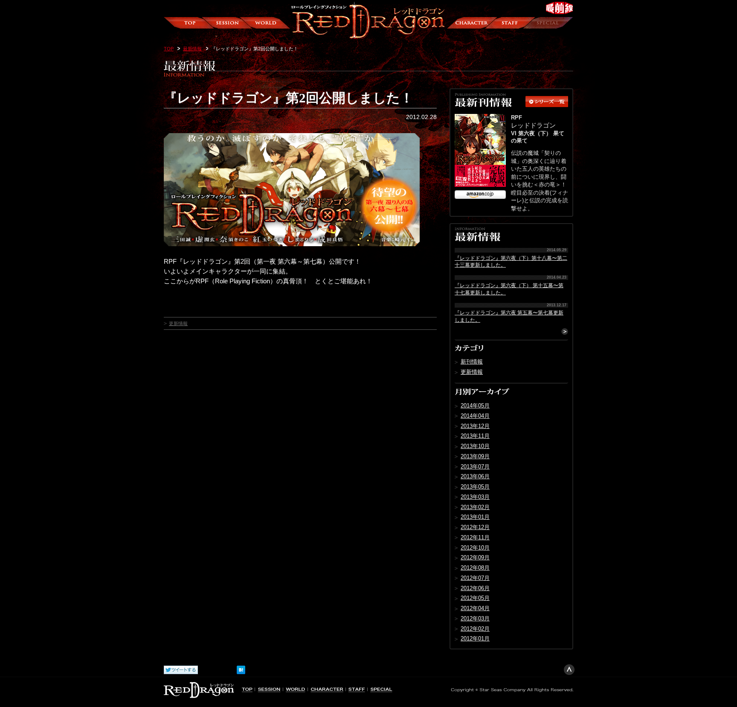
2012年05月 (475, 598)
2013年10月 (475, 446)
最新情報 (192, 48)
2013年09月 (475, 456)
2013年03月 (475, 497)
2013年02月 (475, 507)
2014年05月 (475, 405)
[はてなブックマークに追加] (241, 668)
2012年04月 (475, 608)
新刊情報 (472, 361)
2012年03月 (475, 618)
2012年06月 (475, 588)
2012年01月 (475, 638)
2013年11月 (475, 436)
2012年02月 (475, 629)
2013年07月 (475, 466)
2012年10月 (475, 547)
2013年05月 (475, 486)
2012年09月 (475, 557)
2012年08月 (475, 567)
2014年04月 (475, 416)
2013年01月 (475, 517)
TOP (169, 48)
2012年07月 (475, 578)
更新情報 (178, 323)
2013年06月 (475, 476)
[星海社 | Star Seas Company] (511, 689)
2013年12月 (475, 426)
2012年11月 (475, 537)
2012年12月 (475, 527)
